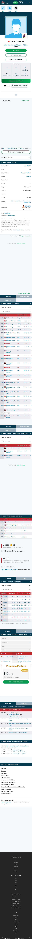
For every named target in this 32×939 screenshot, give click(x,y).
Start (2, 148)
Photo (16, 924)
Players (8, 631)
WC (18, 343)
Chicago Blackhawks (16, 897)
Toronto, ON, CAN (26, 173)
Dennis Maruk (17, 230)
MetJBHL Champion (14, 713)
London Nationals (11, 534)
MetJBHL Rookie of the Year (16, 716)
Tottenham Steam (11, 528)
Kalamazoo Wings (10, 410)
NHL (18, 333)
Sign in (21, 2)
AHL (16, 885)
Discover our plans (16, 81)
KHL (16, 880)
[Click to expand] (30, 516)
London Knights (10, 324)
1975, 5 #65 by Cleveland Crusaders (17, 746)
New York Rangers (16, 903)
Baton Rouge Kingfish (12, 525)
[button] (16, 50)
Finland (16, 866)
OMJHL (19, 330)
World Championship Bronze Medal (17, 732)
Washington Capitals (9, 351)
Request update (25, 236)
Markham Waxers (10, 318)
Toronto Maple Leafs (16, 908)
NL (16, 889)
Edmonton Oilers (16, 901)
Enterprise (16, 931)
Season (8, 703)
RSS (16, 928)
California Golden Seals (10, 333)
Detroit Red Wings (16, 899)
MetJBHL (19, 318)
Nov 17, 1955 (27, 166)
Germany (16, 868)
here (7, 803)
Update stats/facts (17, 152)
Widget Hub (16, 915)
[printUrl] (16, 95)
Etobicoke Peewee (11, 448)
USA (16, 864)
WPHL (25, 45)
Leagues (8, 578)
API (16, 926)
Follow (16, 50)
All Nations (16, 871)
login (16, 569)
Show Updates (16, 55)
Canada (28, 176)
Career (16, 933)
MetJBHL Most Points (14, 714)
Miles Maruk (11, 215)
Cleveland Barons (10, 337)
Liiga (16, 887)
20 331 (8, 86)
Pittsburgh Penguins (16, 905)
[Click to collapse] (30, 303)
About (16, 917)
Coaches (8, 300)
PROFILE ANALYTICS (20, 86)
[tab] (8, 296)
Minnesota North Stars (10, 347)
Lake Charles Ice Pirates (12, 45)
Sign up (15, 2)
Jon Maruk (7, 213)
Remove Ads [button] (25, 100)
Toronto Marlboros (11, 321)
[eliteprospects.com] (4, 2)
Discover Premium (16, 682)
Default (8, 296)
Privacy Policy (16, 922)
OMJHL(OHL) (6, 611)
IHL (18, 410)
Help (16, 920)
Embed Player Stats (24, 293)
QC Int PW (20, 448)
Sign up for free (6, 569)
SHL (16, 883)
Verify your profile (6, 802)
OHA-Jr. (19, 321)
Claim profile (17, 59)
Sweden (16, 860)
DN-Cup (19, 451)
